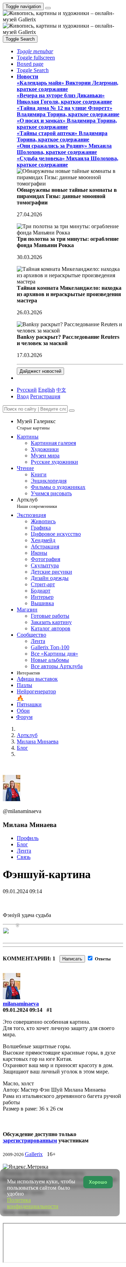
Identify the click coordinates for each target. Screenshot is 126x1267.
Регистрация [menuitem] (45, 396)
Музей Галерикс (36, 424)
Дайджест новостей (40, 371)
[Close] (72, 411)
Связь (23, 857)
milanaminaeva (21, 1004)
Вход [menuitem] (23, 396)
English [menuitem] (46, 390)
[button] (35, 51)
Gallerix (34, 1154)
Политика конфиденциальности (32, 1203)
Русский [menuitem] (27, 390)
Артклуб (37, 503)
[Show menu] (48, 8)
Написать (72, 958)
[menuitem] (61, 390)
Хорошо (98, 1182)
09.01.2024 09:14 (22, 1010)
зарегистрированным (30, 1140)
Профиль (27, 838)
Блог (22, 844)
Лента (24, 851)
